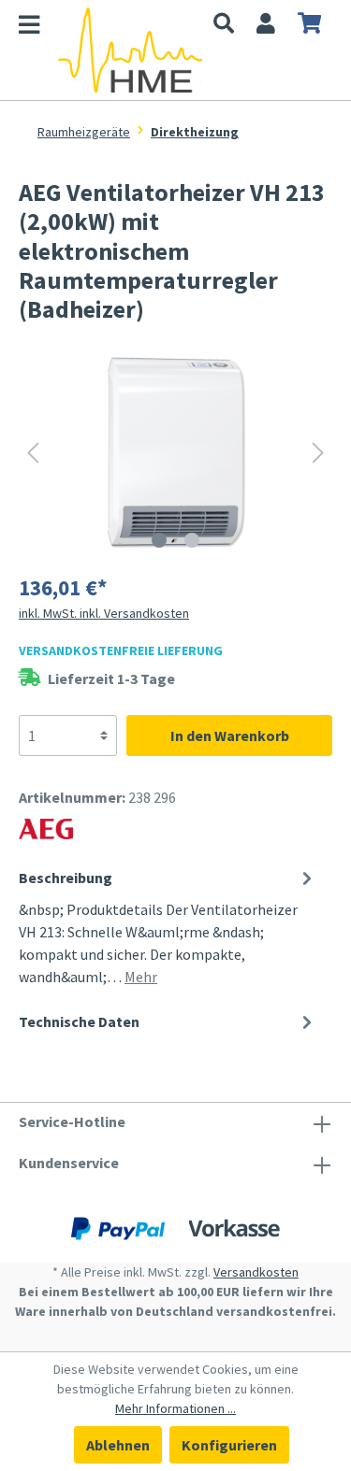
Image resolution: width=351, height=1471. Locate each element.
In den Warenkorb (229, 735)
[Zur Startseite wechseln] (130, 50)
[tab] (168, 925)
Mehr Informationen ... (175, 1408)
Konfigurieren (229, 1444)
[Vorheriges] (33, 451)
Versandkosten (256, 1272)
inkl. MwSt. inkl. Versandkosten (104, 613)
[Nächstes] (318, 451)
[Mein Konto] (265, 25)
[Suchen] (223, 25)
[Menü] (38, 28)
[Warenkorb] (309, 25)
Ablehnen (118, 1444)
